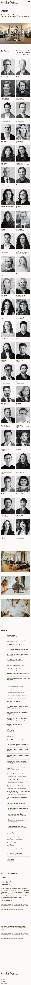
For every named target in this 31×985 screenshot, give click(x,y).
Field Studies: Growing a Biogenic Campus (16, 670)
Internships (4, 983)
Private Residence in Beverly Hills (14, 651)
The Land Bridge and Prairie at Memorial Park (16, 698)
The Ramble (9, 725)
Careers (3, 981)
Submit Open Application (7, 900)
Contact (3, 979)
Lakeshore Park (10, 646)
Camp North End (10, 845)
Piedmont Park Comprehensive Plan (14, 655)
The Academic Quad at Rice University (15, 686)
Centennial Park (10, 703)
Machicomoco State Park (12, 714)
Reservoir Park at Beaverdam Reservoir (15, 741)
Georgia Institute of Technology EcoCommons (17, 855)
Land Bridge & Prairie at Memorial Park (15, 660)
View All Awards (10, 859)
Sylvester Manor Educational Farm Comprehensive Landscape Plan (18, 763)
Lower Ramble (10, 757)
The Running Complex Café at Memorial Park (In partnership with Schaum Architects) (17, 781)
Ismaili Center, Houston (12, 636)
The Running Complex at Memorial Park (15, 692)
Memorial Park (10, 751)
